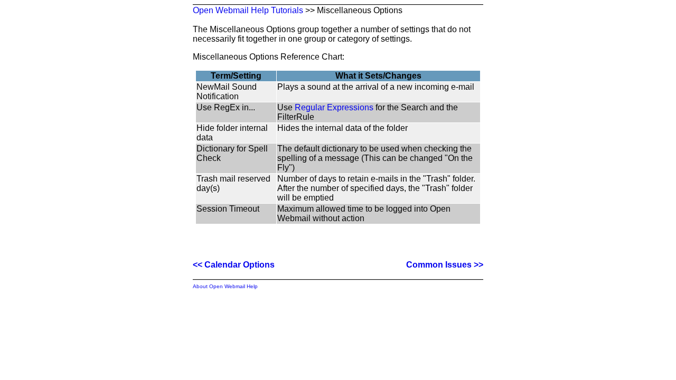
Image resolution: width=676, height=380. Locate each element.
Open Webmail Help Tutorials (248, 10)
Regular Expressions (334, 107)
